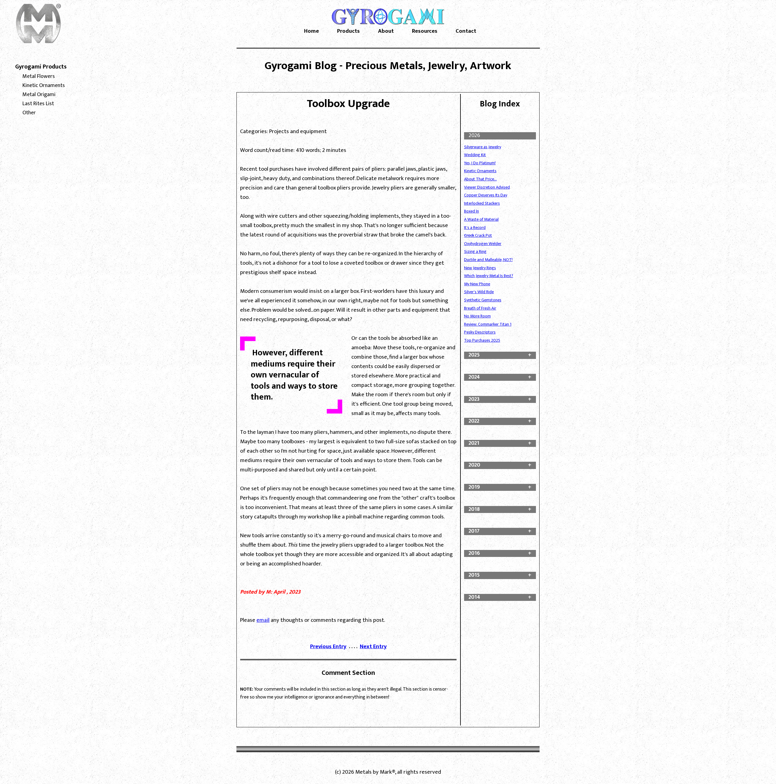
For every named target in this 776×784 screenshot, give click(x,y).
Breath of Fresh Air (480, 308)
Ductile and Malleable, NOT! (488, 259)
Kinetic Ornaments (43, 85)
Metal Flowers (38, 76)
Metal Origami (39, 94)
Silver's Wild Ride (479, 291)
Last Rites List (38, 103)
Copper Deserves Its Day (485, 195)
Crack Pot (478, 235)
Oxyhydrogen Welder (482, 243)
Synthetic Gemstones (482, 300)
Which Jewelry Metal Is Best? (488, 275)
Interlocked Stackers (482, 203)
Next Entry (373, 646)
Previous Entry (328, 646)
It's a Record (475, 227)
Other (29, 112)
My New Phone (477, 283)
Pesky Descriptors (480, 332)
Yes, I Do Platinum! (480, 162)
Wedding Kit (475, 154)
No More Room (477, 316)
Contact (466, 31)
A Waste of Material (481, 219)
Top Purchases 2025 (482, 340)
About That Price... (480, 179)
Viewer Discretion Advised (487, 187)
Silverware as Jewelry (482, 146)
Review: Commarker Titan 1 (487, 324)
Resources (424, 31)
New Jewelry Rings (480, 267)
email (262, 620)
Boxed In (471, 211)
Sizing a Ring (475, 251)
